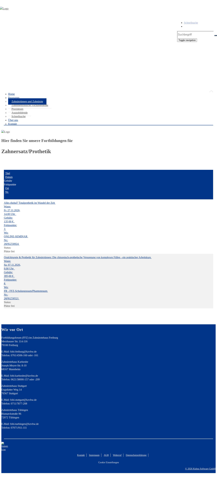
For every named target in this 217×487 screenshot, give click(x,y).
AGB (106, 455)
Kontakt (81, 455)
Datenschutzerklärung (136, 455)
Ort (7, 188)
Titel (7, 173)
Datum (9, 177)
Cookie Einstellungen (108, 462)
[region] (108, 58)
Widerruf (117, 455)
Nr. (7, 192)
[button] (108, 79)
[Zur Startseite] (4, 8)
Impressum (94, 455)
